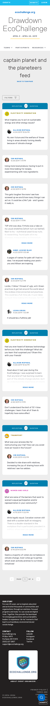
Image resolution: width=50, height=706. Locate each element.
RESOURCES (38, 48)
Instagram (30, 637)
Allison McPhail (21, 130)
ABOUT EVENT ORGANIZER (23, 681)
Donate (34, 3)
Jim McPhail (17, 158)
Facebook (30, 639)
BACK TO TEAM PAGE (25, 81)
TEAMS (7, 48)
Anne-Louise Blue (22, 250)
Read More (27, 243)
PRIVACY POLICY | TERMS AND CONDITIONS (39, 692)
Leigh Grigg (19, 310)
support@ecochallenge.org (12, 644)
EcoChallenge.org (25, 12)
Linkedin (29, 634)
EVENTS (6, 2)
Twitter (29, 642)
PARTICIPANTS (22, 48)
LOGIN (44, 2)
